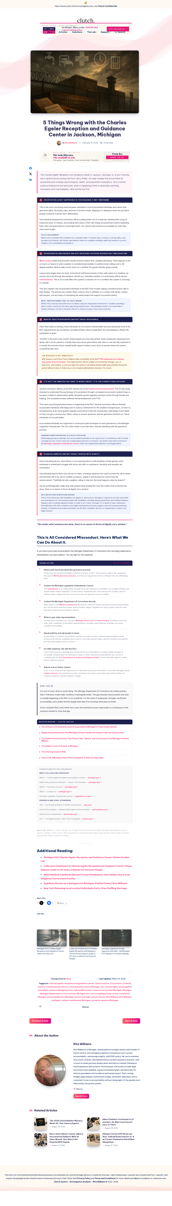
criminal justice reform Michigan (84, 987)
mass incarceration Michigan (108, 990)
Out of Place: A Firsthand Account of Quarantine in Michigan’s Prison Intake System (79, 727)
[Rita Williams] (50, 1070)
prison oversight (83, 997)
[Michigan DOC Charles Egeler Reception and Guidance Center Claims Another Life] (52, 938)
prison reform (98, 997)
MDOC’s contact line (68, 605)
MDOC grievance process (65, 576)
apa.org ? (88, 805)
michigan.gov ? (94, 778)
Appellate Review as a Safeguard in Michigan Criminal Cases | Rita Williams (85, 883)
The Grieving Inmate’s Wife (53, 752)
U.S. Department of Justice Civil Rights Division (79, 657)
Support (105, 32)
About (50, 32)
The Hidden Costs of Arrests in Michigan (59, 746)
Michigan (127, 990)
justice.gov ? (88, 819)
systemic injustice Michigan (104, 1000)
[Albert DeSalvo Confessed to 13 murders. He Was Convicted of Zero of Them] (93, 1123)
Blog (68, 979)
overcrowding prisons (101, 993)
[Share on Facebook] (30, 168)
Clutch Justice (102, 983)
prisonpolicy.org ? (100, 809)
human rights (112, 987)
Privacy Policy (84, 1178)
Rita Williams (112, 997)
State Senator (103, 620)
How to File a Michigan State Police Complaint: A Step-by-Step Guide (72, 758)
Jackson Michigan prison (61, 990)
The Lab (91, 32)
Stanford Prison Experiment (101, 389)
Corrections (116, 983)
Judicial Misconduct (83, 990)
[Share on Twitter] (30, 173)
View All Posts (81, 1096)
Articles (63, 32)
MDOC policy (45, 261)
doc (103, 987)
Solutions (77, 32)
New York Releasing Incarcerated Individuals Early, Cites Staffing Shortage (85, 888)
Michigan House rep (84, 620)
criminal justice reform (57, 987)
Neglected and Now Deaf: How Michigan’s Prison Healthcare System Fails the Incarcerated (82, 732)
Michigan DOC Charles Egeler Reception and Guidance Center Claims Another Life (50, 951)
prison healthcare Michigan (60, 997)
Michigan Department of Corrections (58, 993)
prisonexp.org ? (70, 814)
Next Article (131, 1021)
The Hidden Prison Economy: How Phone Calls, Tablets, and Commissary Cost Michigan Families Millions (85, 739)
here (136, 1178)
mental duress (46, 279)
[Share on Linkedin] (30, 179)
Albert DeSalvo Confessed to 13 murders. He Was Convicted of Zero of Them (118, 1122)
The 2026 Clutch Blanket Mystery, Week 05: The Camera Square (66, 1122)
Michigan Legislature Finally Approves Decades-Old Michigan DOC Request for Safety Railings (116, 951)
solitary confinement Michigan (76, 1000)
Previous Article (40, 1021)
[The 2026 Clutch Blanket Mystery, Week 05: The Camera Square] (40, 1123)
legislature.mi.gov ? (83, 796)
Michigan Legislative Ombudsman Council (61, 443)
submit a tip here (51, 673)
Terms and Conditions (105, 1178)
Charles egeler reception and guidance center (71, 983)
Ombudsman (52, 589)
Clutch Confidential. (107, 6)
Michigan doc (83, 993)
